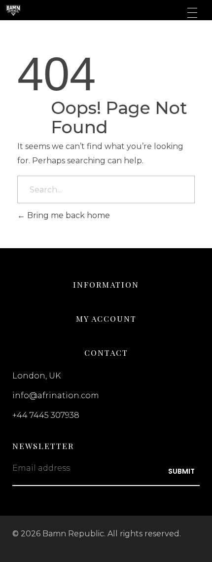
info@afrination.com (55, 395)
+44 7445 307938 (45, 415)
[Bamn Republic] (56, 11)
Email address (41, 468)
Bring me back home (67, 215)
